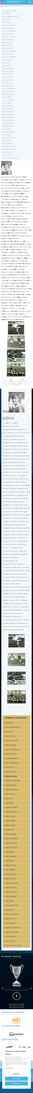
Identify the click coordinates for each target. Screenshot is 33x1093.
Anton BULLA (7, 22)
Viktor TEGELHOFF (9, 138)
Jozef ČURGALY (7, 34)
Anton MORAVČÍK (8, 89)
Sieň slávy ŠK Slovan (9, 11)
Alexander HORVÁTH (9, 51)
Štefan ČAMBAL (8, 28)
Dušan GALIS (7, 42)
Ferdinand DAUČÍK (9, 37)
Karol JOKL (6, 63)
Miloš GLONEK (7, 45)
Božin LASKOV (7, 74)
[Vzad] (2, 988)
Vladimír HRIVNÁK (9, 57)
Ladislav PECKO (8, 106)
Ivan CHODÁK (7, 60)
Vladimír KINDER (8, 68)
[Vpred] (30, 988)
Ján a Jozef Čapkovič (9, 31)
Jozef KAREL (6, 65)
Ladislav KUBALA (8, 71)
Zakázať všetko (16, 1078)
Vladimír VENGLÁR (9, 149)
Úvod (2, 5)
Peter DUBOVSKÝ (8, 40)
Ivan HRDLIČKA (7, 54)
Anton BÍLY (6, 19)
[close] (27, 1047)
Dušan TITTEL (7, 140)
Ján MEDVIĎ (6, 83)
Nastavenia (16, 1074)
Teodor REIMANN (8, 117)
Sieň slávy (11, 5)
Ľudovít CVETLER (8, 25)
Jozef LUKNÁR (7, 77)
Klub (6, 5)
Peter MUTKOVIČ (8, 94)
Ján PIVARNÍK (7, 109)
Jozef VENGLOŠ (8, 152)
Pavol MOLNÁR (7, 86)
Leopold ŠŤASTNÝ (8, 132)
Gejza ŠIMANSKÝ (8, 126)
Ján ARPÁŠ (6, 14)
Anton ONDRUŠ (8, 100)
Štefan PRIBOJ (7, 114)
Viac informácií (9, 1068)
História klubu (16, 1006)
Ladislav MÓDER (8, 91)
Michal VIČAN (7, 155)
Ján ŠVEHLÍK (7, 135)
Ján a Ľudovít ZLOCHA (10, 158)
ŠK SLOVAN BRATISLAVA (15, 2)
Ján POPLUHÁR (8, 112)
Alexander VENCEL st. (10, 146)
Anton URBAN (7, 143)
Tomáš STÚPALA (8, 123)
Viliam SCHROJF (8, 120)
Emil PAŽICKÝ (7, 103)
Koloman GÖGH (8, 48)
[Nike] (16, 1020)
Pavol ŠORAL (7, 129)
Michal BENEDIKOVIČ (10, 16)
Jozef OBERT (7, 97)
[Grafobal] (16, 1034)
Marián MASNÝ (7, 80)
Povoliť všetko (16, 1083)
